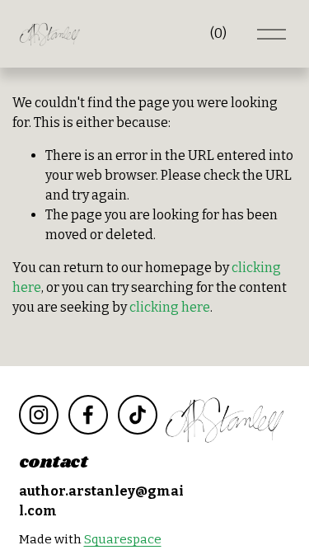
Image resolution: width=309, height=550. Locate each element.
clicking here (169, 307)
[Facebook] (88, 415)
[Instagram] (39, 415)
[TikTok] (137, 415)
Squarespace (123, 539)
